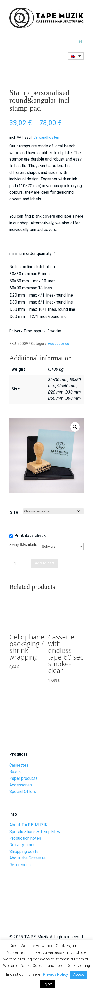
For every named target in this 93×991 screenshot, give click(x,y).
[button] (75, 427)
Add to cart (45, 563)
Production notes (25, 838)
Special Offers (22, 791)
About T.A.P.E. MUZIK (28, 824)
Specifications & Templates (34, 831)
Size (14, 512)
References (20, 864)
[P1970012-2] (46, 899)
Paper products (23, 778)
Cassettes (18, 765)
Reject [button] (47, 984)
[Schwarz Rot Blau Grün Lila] (62, 551)
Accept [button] (78, 975)
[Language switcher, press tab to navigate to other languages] (76, 56)
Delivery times (22, 844)
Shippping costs (23, 851)
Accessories (58, 344)
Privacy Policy (55, 974)
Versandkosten (46, 137)
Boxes (15, 771)
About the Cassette (27, 858)
